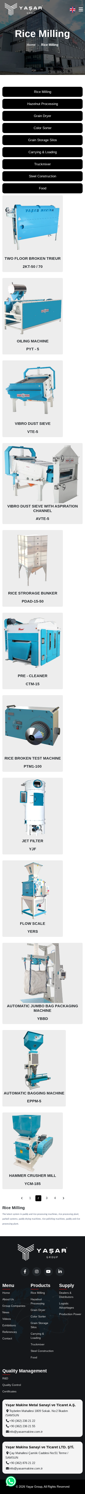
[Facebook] (25, 1271)
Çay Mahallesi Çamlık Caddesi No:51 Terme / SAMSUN (36, 1455)
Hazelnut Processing (42, 104)
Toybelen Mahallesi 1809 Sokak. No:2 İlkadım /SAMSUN (36, 1413)
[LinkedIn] (60, 1271)
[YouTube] (48, 1271)
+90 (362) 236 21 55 (22, 1426)
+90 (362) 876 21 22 (22, 1463)
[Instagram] (36, 1271)
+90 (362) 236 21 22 (22, 1420)
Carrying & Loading (42, 152)
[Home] (42, 1252)
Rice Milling (42, 92)
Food (42, 188)
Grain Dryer (42, 116)
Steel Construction (42, 176)
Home (31, 44)
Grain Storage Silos (42, 140)
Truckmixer (42, 164)
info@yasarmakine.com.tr (26, 1431)
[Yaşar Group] (23, 9)
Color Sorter (43, 128)
